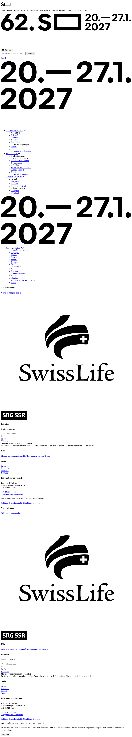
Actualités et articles (14, 177)
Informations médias (35, 456)
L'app (47, 456)
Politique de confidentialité (12, 503)
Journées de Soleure (14, 130)
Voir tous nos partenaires (11, 293)
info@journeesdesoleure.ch (12, 494)
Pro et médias (12, 154)
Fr (2, 439)
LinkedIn (5, 470)
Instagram (5, 466)
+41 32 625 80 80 (8, 492)
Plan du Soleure (7, 456)
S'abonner (5, 441)
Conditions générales (31, 503)
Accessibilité (20, 456)
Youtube (4, 473)
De (5, 58)
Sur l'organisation (13, 248)
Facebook (5, 468)
